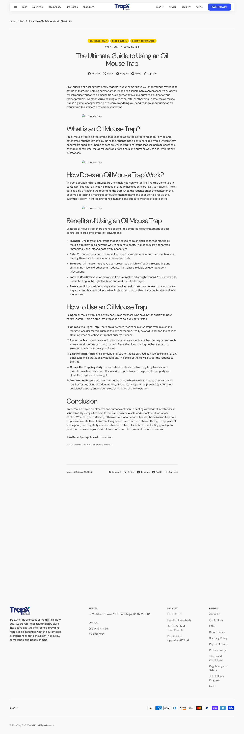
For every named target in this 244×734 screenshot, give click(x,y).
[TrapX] (122, 7)
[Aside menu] (16, 7)
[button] (172, 7)
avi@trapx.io (96, 634)
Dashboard (219, 7)
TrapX (20, 725)
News (21, 21)
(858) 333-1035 (98, 628)
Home (12, 21)
